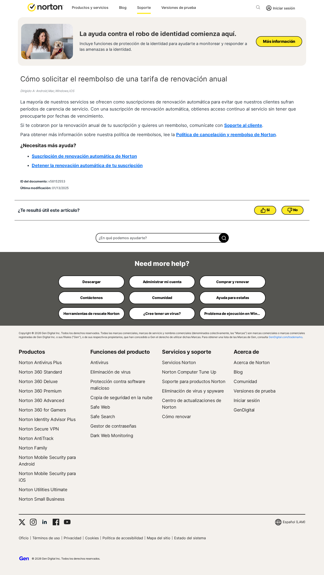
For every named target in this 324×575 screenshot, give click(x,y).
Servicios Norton (179, 362)
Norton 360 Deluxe (38, 381)
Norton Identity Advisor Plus (47, 419)
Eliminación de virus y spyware (193, 391)
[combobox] (162, 238)
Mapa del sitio (158, 538)
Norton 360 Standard (40, 372)
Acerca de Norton (252, 362)
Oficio (24, 538)
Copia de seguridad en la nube (121, 397)
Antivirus (99, 362)
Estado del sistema (190, 538)
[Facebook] (55, 522)
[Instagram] (33, 522)
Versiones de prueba (178, 7)
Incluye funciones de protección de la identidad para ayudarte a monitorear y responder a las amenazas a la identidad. (163, 46)
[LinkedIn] (44, 522)
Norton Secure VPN (39, 429)
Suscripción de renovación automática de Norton (84, 156)
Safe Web (100, 407)
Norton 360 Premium (40, 391)
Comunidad (245, 381)
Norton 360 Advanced (41, 400)
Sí (268, 210)
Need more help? (162, 263)
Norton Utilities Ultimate (43, 489)
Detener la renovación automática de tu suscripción (87, 165)
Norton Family (33, 448)
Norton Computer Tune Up (189, 372)
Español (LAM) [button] (294, 522)
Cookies (92, 538)
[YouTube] (67, 522)
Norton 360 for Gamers (42, 410)
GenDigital (244, 410)
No (295, 210)
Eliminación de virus (110, 372)
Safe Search (102, 416)
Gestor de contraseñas (113, 426)
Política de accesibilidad (122, 538)
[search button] (259, 8)
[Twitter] (22, 522)
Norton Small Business (41, 499)
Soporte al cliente (243, 125)
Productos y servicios (90, 7)
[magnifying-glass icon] (224, 238)
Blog (123, 7)
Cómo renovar (176, 416)
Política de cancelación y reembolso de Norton (226, 134)
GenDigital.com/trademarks (285, 337)
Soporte (144, 7)
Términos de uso (46, 538)
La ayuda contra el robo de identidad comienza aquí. (158, 34)
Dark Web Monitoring (111, 435)
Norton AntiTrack (36, 438)
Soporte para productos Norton (193, 381)
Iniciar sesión (284, 8)
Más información (279, 41)
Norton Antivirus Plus (40, 362)
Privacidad (72, 538)
